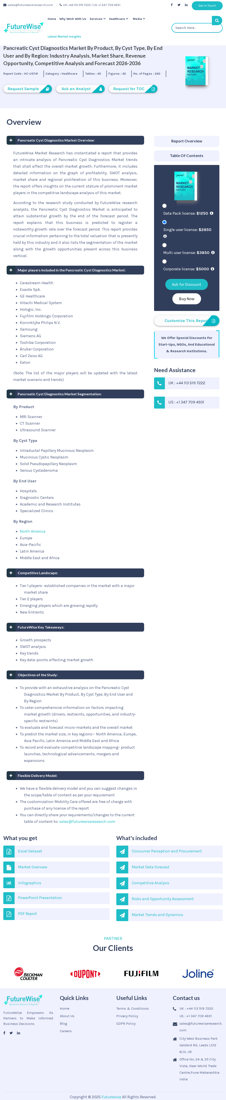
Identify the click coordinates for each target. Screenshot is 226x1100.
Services (97, 19)
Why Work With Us (73, 19)
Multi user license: (186, 252)
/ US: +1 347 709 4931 (105, 5)
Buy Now (186, 298)
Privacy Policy (127, 1016)
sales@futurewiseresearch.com (30, 5)
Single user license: (187, 229)
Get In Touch (207, 6)
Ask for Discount (186, 284)
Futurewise (111, 1096)
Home (51, 19)
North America (32, 531)
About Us (67, 1016)
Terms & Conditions (132, 1008)
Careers (66, 1031)
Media (139, 19)
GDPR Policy (126, 1023)
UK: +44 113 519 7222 (77, 5)
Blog (63, 1023)
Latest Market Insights (63, 36)
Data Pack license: (185, 213)
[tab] (186, 141)
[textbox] (197, 27)
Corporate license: (186, 269)
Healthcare (119, 19)
